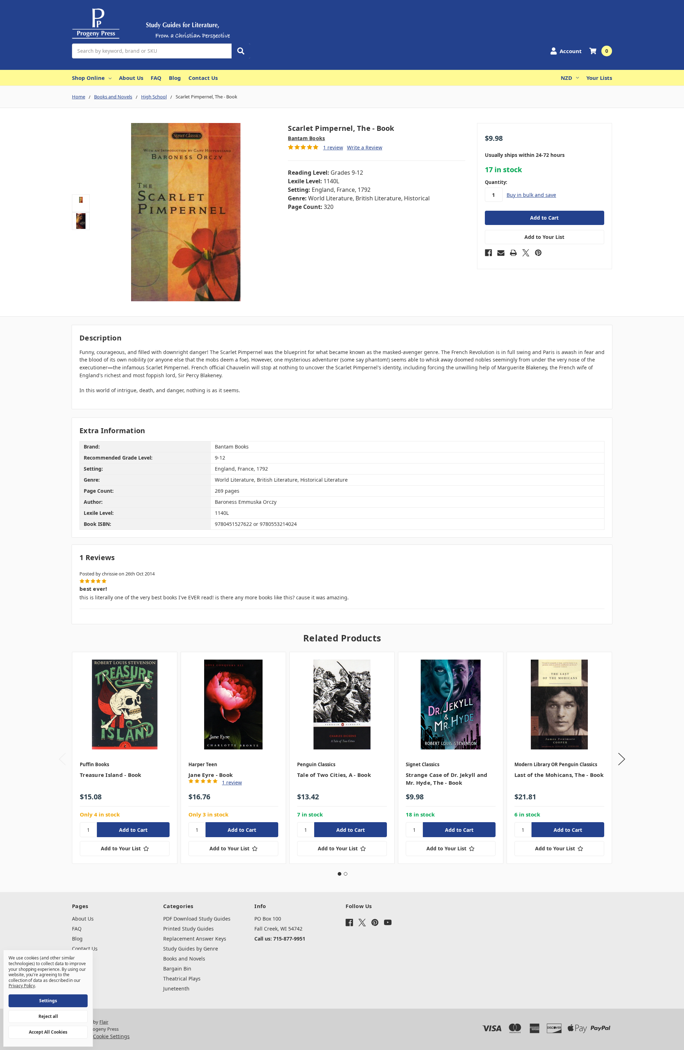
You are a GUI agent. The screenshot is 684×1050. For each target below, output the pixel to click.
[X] (525, 252)
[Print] (513, 252)
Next (622, 759)
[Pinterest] (538, 252)
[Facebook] (488, 252)
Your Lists (599, 77)
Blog (175, 77)
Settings (48, 1001)
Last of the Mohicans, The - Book (558, 774)
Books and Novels (184, 958)
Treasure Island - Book (110, 774)
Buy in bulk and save (531, 194)
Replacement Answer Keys (194, 938)
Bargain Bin (177, 968)
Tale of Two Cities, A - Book (334, 774)
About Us (131, 77)
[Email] (500, 252)
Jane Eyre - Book (210, 774)
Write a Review (364, 147)
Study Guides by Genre (190, 948)
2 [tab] (345, 874)
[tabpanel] (124, 758)
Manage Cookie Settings (101, 1036)
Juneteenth (176, 988)
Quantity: (496, 182)
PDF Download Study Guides (196, 918)
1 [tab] (339, 874)
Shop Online (88, 77)
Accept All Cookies (48, 1032)
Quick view (125, 704)
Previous (62, 759)
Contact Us (203, 77)
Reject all (48, 1016)
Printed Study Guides (188, 928)
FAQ (156, 77)
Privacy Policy (22, 986)
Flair (103, 1022)
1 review (333, 147)
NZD (566, 77)
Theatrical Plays (182, 978)
